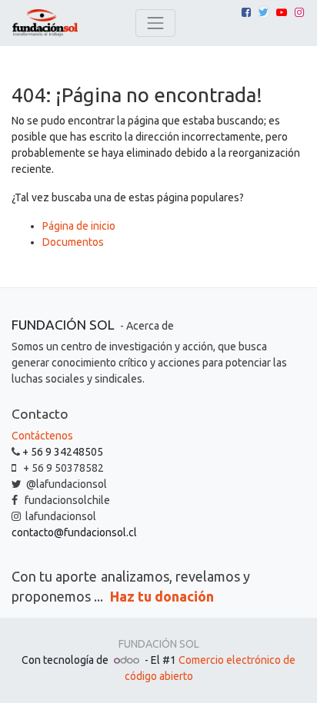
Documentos (73, 242)
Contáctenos (42, 435)
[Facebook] (246, 12)
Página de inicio (78, 226)
